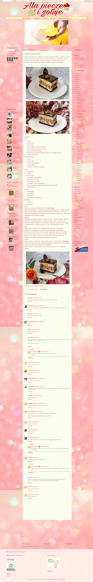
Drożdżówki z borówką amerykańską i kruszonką (15, 141)
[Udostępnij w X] (43, 289)
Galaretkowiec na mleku (16, 112)
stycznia (78, 180)
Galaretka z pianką (80, 154)
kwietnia (79, 174)
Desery (75, 204)
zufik (29, 429)
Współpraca (36, 18)
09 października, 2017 (35, 457)
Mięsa (75, 211)
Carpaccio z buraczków (81, 136)
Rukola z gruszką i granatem (80, 144)
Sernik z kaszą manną (15, 160)
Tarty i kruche (77, 226)
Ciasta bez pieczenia (78, 196)
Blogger (63, 579)
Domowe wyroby (77, 206)
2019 (77, 81)
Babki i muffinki (77, 191)
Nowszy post (26, 543)
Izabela (29, 437)
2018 (77, 83)
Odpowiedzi (31, 349)
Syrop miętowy (16, 174)
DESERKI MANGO (16, 221)
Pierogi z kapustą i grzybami (80, 131)
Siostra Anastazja (77, 224)
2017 (77, 85)
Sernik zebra (79, 156)
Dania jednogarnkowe (78, 200)
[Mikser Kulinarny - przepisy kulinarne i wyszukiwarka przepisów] (54, 567)
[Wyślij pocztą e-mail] (41, 289)
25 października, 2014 (35, 437)
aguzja (29, 337)
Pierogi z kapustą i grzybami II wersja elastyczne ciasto (16, 248)
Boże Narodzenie (77, 193)
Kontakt (45, 18)
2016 (77, 87)
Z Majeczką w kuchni (32, 403)
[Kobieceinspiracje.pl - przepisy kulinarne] (15, 555)
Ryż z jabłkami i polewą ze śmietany (16, 120)
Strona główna (26, 18)
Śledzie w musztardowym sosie (16, 238)
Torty (75, 230)
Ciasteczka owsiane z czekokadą (12, 202)
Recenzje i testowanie (78, 217)
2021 (77, 77)
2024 (77, 73)
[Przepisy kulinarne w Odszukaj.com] (11, 560)
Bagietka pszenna (80, 134)
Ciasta (75, 195)
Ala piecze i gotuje (34, 351)
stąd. (42, 285)
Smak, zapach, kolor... (12, 236)
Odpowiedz (30, 301)
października (79, 97)
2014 (77, 91)
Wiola (29, 486)
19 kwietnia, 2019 (34, 486)
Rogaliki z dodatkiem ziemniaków (81, 120)
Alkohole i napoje (77, 189)
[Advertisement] (47, 531)
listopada (79, 95)
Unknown (30, 362)
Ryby (75, 219)
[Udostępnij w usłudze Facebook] (44, 289)
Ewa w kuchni (11, 200)
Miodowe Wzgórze (12, 213)
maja (78, 172)
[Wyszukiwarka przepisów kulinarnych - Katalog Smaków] (11, 570)
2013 (77, 183)
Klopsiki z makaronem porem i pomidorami (81, 110)
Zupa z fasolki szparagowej (79, 114)
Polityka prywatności (65, 18)
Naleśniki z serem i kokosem (16, 207)
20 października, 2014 (35, 421)
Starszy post (68, 543)
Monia (29, 457)
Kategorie (53, 18)
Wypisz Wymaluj (31, 411)
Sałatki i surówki (77, 221)
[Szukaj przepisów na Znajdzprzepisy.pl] (50, 571)
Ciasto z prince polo (80, 122)
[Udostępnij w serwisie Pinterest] (46, 289)
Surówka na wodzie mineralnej (16, 147)
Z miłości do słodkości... (13, 245)
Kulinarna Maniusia (32, 305)
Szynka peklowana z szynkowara (80, 117)
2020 (77, 79)
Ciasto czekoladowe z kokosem (15, 127)
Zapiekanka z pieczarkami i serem (13, 187)
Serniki (75, 222)
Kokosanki (79, 141)
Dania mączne (77, 202)
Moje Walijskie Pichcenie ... (13, 219)
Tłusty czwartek (77, 228)
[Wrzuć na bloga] (42, 289)
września (79, 163)
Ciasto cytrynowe (80, 161)
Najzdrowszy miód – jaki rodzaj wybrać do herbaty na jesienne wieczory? (13, 215)
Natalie (29, 370)
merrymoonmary (48, 579)
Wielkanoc (76, 232)
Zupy (75, 235)
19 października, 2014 (37, 395)
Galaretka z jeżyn (16, 153)
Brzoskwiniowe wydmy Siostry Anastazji (81, 100)
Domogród (10, 189)
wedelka (29, 422)
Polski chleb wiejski (80, 129)
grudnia (78, 93)
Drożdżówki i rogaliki (78, 208)
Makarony (76, 209)
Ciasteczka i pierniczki (78, 198)
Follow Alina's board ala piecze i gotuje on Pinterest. (79, 58)
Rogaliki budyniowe (15, 167)
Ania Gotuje (10, 185)
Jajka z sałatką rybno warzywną (80, 147)
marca (78, 176)
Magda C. (30, 329)
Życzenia (76, 237)
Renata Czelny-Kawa (32, 378)
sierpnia (78, 165)
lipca (78, 167)
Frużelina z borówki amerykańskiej (15, 134)
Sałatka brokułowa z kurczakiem (80, 103)
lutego (78, 178)
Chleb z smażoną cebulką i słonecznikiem (80, 107)
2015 (77, 89)
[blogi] (8, 576)
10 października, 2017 (45, 466)
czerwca (78, 170)
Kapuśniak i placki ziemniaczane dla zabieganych (80, 126)
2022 (77, 75)
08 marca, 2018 (36, 477)
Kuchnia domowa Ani (12, 204)
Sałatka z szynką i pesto (16, 230)
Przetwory (76, 215)
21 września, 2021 (35, 494)
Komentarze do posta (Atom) (33, 546)
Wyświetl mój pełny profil (79, 67)
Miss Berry (30, 313)
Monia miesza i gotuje (12, 227)
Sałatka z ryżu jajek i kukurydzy (81, 158)
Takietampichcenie (31, 321)
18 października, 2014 (37, 298)
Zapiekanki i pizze (77, 233)
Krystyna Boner (31, 386)
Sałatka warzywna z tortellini (80, 138)
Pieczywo (76, 213)
